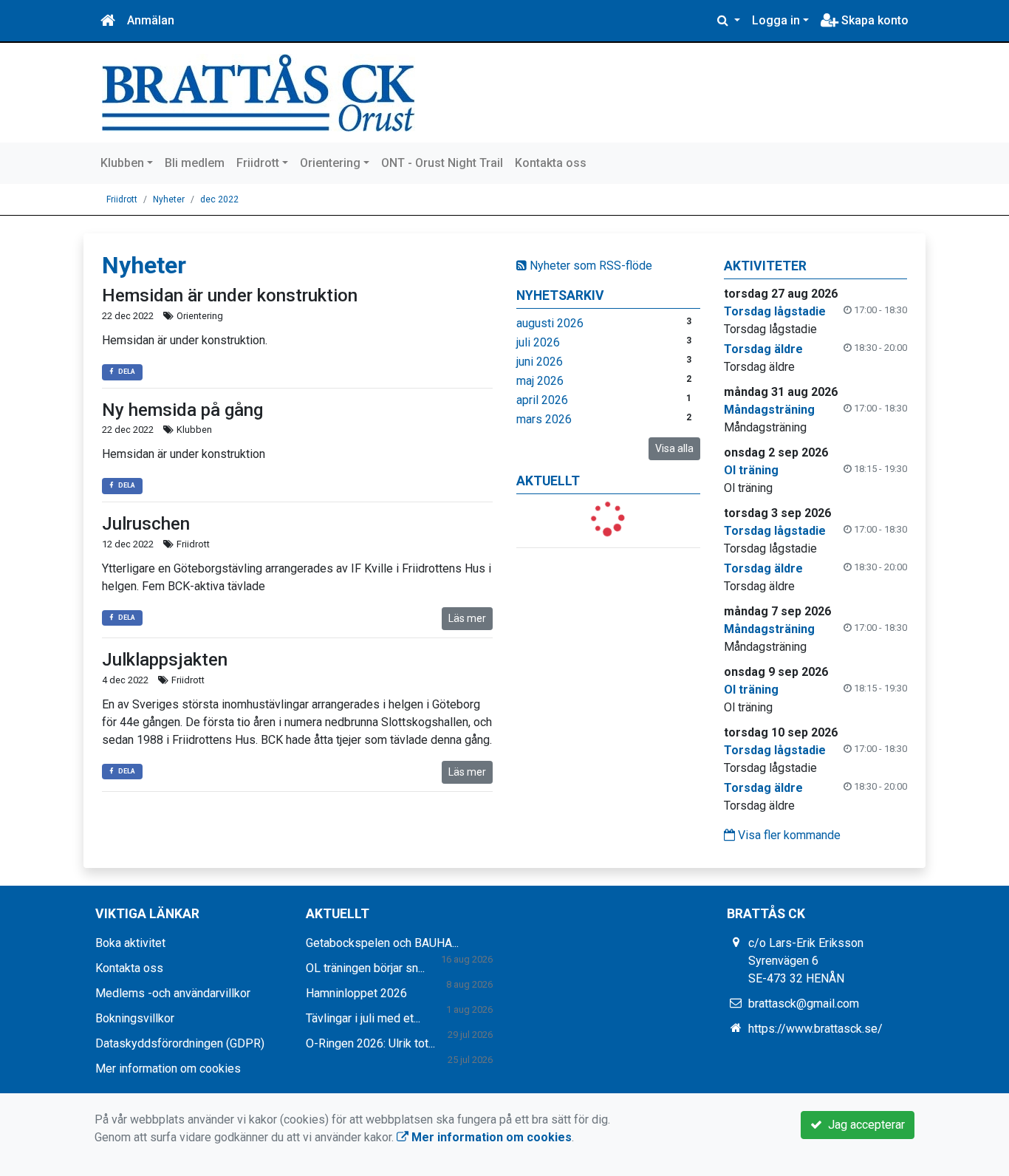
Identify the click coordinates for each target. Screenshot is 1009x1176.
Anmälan (150, 20)
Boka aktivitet (130, 943)
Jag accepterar (863, 1125)
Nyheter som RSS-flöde (589, 266)
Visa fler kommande (788, 835)
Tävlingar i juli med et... (363, 1018)
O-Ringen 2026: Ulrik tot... (370, 1043)
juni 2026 (539, 362)
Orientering (330, 163)
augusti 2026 (550, 323)
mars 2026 (544, 419)
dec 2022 (219, 199)
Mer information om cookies (168, 1069)
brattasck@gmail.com (803, 1003)
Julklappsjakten (165, 659)
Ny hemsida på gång (182, 410)
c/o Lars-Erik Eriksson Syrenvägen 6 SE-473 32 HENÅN (805, 960)
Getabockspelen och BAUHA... (382, 943)
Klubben (122, 163)
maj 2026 (540, 381)
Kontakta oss (550, 163)
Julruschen (146, 523)
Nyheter (169, 199)
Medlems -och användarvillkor (172, 993)
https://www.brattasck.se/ (815, 1029)
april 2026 (542, 400)
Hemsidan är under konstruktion (230, 295)
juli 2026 (538, 342)
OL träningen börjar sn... (365, 968)
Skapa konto (873, 20)
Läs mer (467, 618)
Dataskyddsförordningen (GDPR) (179, 1043)
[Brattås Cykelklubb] (258, 92)
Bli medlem (195, 163)
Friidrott (257, 163)
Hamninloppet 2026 (356, 993)
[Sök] (728, 20)
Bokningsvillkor (134, 1018)
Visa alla (674, 448)
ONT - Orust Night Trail (442, 163)
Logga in (776, 20)
